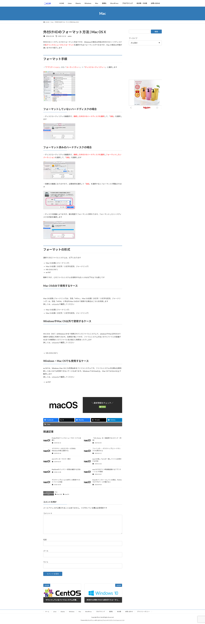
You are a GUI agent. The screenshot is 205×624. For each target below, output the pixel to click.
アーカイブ (133, 38)
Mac (56, 492)
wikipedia (55, 304)
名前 (45, 540)
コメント (47, 513)
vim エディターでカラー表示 (61, 459)
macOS (67, 494)
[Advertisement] (145, 63)
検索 (156, 32)
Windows (71, 611)
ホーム (47, 611)
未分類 (119, 611)
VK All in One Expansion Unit (116, 620)
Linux (54, 611)
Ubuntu (63, 611)
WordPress (88, 611)
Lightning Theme (102, 620)
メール (45, 551)
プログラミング (100, 611)
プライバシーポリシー (143, 611)
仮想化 (111, 611)
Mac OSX (59, 494)
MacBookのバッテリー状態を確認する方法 (66, 469)
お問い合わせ (129, 611)
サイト (45, 562)
